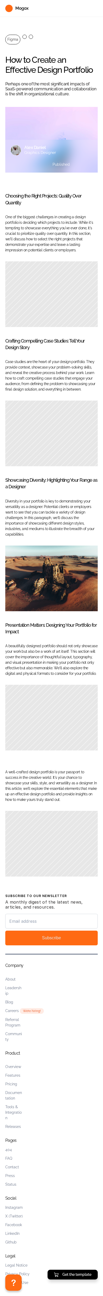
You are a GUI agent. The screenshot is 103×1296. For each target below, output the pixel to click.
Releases (13, 1126)
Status (10, 1184)
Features (12, 1075)
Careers (12, 1011)
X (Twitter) (14, 1216)
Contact (12, 1167)
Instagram (14, 1207)
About (10, 979)
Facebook (13, 1225)
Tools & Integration (13, 1112)
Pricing (11, 1084)
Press (10, 1176)
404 (8, 1150)
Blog (9, 1002)
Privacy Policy (17, 1274)
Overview (13, 1067)
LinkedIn (12, 1233)
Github (11, 1242)
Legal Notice (16, 1265)
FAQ (8, 1158)
